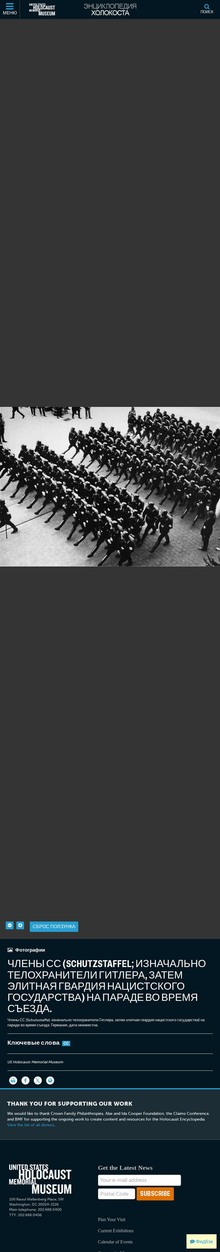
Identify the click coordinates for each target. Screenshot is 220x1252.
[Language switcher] (50, 1080)
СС (66, 1043)
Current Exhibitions (115, 1230)
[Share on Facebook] (25, 1080)
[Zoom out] (9, 925)
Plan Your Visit (111, 1219)
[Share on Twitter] (38, 1080)
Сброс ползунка (54, 926)
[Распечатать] (13, 1080)
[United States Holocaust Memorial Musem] (40, 1179)
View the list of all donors (30, 1125)
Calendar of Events (115, 1241)
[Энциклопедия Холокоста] (110, 9)
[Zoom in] (20, 925)
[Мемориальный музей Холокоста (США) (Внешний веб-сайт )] (42, 9)
